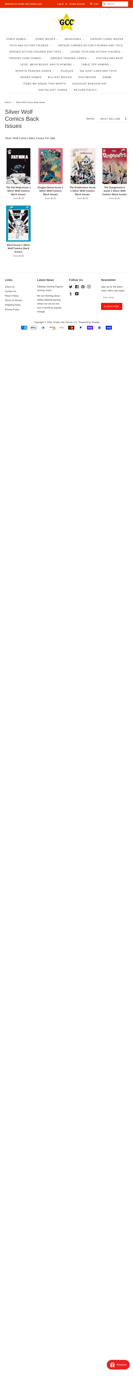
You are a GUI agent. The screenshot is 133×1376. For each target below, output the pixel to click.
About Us (9, 286)
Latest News (45, 280)
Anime (107, 77)
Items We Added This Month (44, 83)
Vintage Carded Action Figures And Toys (90, 45)
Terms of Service (13, 300)
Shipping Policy (13, 305)
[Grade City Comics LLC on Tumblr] (71, 294)
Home (7, 102)
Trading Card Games (25, 58)
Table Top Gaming (95, 64)
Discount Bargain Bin (89, 83)
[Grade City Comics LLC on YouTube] (77, 294)
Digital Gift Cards (53, 89)
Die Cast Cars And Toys (98, 70)
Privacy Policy (12, 309)
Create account (77, 4)
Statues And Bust (110, 58)
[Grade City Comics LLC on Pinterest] (83, 287)
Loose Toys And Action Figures (96, 51)
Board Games (31, 77)
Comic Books (45, 39)
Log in (60, 4)
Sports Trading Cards (33, 70)
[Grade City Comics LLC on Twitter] (71, 287)
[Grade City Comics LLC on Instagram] (89, 287)
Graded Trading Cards (69, 58)
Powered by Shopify (89, 322)
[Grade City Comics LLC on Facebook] (77, 287)
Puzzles (67, 70)
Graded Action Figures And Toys (35, 51)
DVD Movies (87, 77)
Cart (96, 4)
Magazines (73, 39)
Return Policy (85, 89)
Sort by (90, 118)
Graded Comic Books (107, 39)
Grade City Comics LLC (65, 322)
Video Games (16, 39)
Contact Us (10, 291)
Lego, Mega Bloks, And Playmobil (46, 64)
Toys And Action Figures (29, 45)
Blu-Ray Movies (60, 77)
